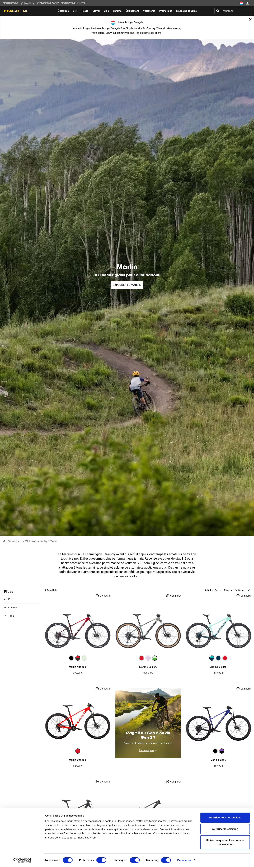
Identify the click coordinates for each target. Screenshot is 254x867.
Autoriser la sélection (225, 828)
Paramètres (184, 860)
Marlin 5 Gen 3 (218, 759)
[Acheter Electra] (28, 3)
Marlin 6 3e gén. (148, 667)
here (158, 32)
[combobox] (232, 11)
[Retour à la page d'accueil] (4, 541)
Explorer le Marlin (127, 285)
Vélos (11, 541)
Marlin (54, 541)
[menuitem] (63, 11)
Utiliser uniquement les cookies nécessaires (225, 842)
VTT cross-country (36, 541)
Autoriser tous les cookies (225, 817)
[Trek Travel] (74, 3)
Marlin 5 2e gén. (78, 759)
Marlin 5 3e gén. (218, 667)
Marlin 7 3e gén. (78, 667)
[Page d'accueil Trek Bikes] (11, 3)
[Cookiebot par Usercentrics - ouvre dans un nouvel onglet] (22, 860)
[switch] (101, 860)
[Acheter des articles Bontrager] (48, 3)
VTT (20, 541)
